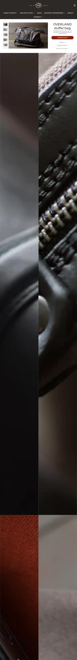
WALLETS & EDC (26, 13)
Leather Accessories (53, 13)
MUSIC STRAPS (10, 13)
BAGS (39, 13)
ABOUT (70, 13)
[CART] (74, 5)
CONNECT (38, 17)
